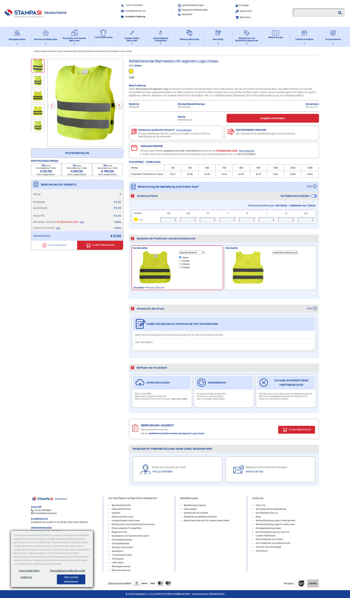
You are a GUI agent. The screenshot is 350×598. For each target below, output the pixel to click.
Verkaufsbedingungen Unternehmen (275, 520)
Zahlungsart (190, 508)
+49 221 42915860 (134, 5)
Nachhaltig (218, 39)
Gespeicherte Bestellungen (195, 9)
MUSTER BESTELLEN (77, 153)
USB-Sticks (117, 562)
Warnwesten (70, 51)
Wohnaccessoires (121, 570)
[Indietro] (51, 105)
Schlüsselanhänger (122, 539)
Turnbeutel (118, 558)
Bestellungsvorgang (195, 505)
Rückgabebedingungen (268, 528)
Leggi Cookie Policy (29, 570)
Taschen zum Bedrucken (45, 39)
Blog (258, 516)
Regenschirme (119, 531)
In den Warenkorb (103, 245)
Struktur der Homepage (268, 546)
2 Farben (185, 260)
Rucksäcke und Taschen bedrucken (74, 39)
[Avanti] (119, 105)
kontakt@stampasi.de (45, 513)
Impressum (262, 550)
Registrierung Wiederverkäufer (200, 516)
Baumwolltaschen (121, 505)
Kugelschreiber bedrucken (132, 39)
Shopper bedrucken (122, 547)
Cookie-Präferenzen (265, 535)
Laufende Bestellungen (193, 5)
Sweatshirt (117, 551)
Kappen (116, 512)
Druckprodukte (333, 39)
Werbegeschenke (17, 39)
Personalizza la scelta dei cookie (67, 570)
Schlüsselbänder (120, 543)
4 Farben (185, 267)
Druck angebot (57, 245)
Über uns (260, 505)
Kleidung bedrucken (189, 39)
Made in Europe (275, 37)
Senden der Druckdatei (196, 512)
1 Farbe (184, 257)
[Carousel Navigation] (85, 105)
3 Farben (185, 264)
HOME (36, 51)
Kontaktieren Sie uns (135, 10)
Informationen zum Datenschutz (273, 543)
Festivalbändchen (121, 508)
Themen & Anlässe (304, 39)
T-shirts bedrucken (103, 37)
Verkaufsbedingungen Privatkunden (275, 524)
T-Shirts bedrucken (122, 554)
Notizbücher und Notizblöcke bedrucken (246, 39)
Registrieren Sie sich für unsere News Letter (207, 520)
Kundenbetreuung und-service (272, 531)
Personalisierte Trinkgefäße (160, 39)
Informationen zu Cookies (269, 539)
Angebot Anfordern (272, 118)
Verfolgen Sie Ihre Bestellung (271, 508)
